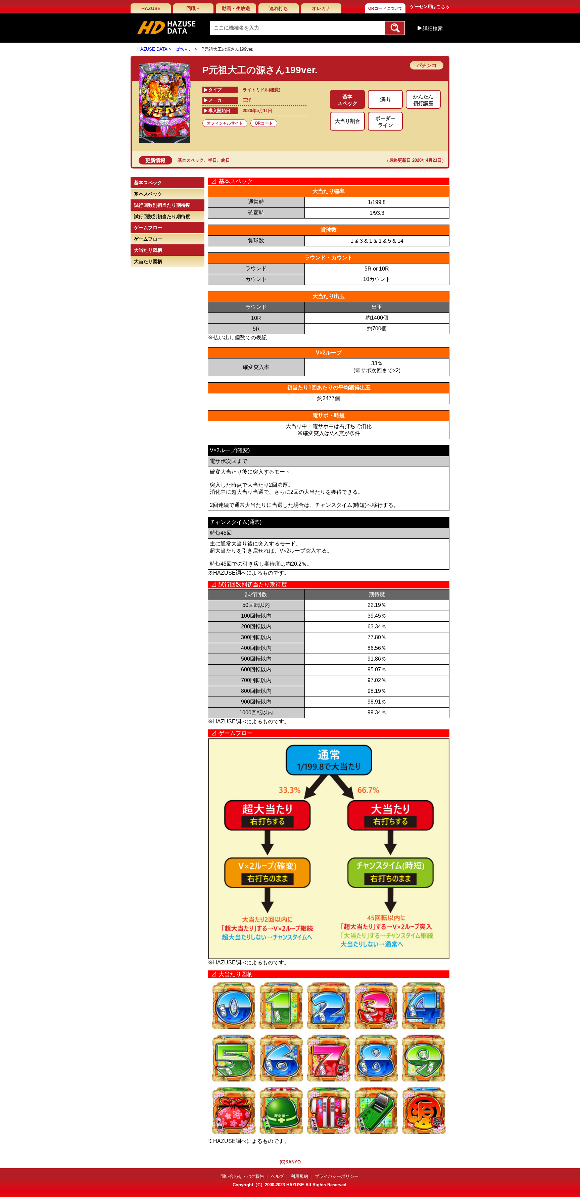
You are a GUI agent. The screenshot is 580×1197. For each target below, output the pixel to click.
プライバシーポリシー (336, 1176)
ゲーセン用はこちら (429, 6)
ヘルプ (277, 1176)
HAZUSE (150, 8)
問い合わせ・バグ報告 (242, 1176)
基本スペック (191, 160)
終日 (225, 160)
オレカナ (321, 8)
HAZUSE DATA (152, 49)
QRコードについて (385, 8)
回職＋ (193, 8)
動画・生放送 (236, 8)
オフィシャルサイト (225, 123)
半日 (212, 160)
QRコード (264, 123)
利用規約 (299, 1176)
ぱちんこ (184, 49)
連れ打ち (278, 8)
